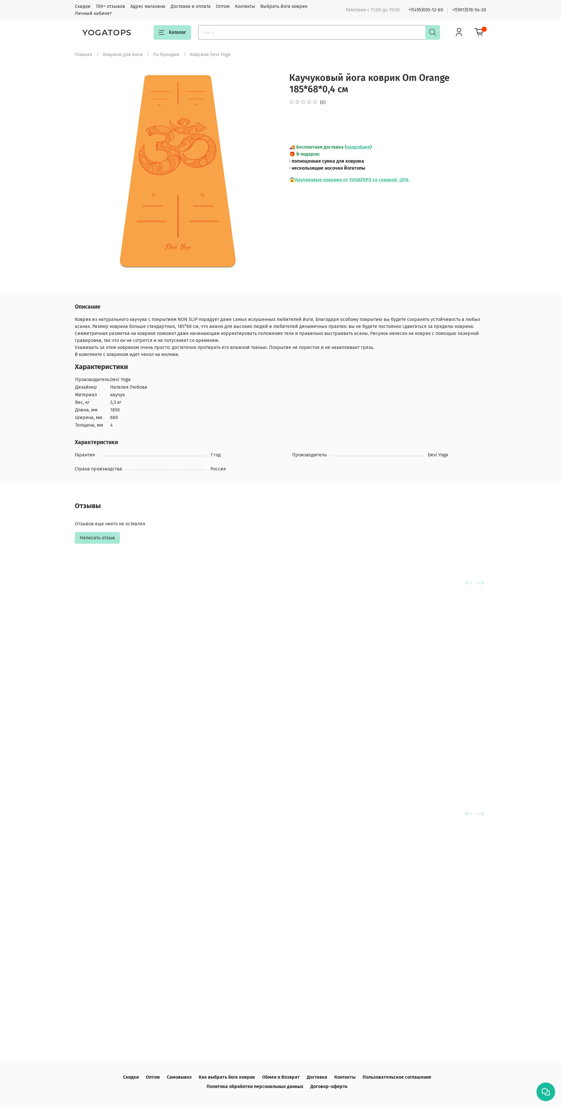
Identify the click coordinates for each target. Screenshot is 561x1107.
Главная (83, 54)
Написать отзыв (97, 538)
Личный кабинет (93, 13)
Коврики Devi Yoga (210, 54)
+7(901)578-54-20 (469, 10)
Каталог (177, 32)
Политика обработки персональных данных (255, 1086)
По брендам (166, 54)
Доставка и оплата (191, 6)
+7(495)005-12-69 (425, 10)
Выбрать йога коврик (283, 6)
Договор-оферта (328, 1086)
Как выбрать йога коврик (227, 1077)
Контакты (245, 6)
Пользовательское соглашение (397, 1077)
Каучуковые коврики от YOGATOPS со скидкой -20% (352, 180)
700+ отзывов (110, 6)
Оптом (223, 6)
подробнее (358, 147)
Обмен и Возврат (281, 1077)
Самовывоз (179, 1077)
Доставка (317, 1077)
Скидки (83, 6)
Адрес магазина (147, 6)
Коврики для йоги (123, 54)
